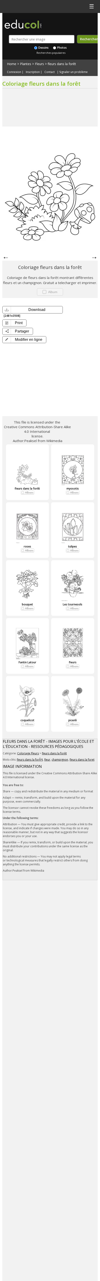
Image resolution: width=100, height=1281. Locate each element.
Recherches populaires (51, 52)
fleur (47, 760)
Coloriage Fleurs (28, 753)
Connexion (14, 72)
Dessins (43, 48)
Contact (49, 72)
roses (27, 546)
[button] (24, 339)
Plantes (25, 64)
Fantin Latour (27, 662)
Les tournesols (72, 604)
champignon (60, 760)
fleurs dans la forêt (62, 64)
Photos (62, 48)
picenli (72, 720)
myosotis (73, 488)
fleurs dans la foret (82, 760)
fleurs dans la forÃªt (30, 760)
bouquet (27, 604)
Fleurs (39, 64)
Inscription (33, 72)
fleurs (73, 662)
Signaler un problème (73, 72)
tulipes (72, 546)
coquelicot (27, 720)
